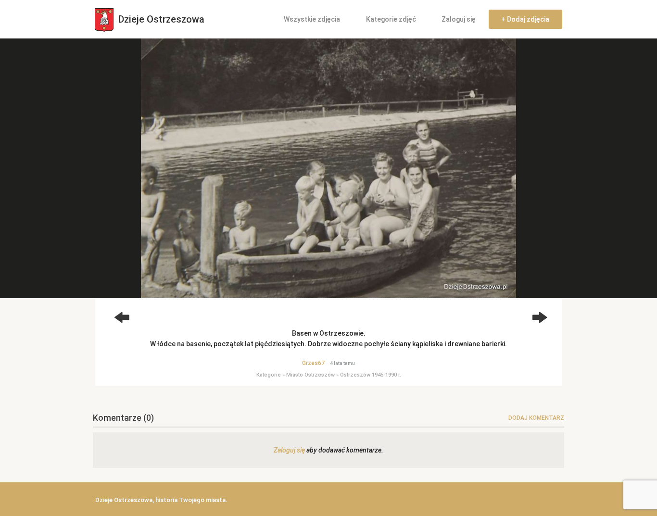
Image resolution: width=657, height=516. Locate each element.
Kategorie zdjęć (391, 19)
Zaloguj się (459, 19)
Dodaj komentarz (536, 418)
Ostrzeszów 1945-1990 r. (370, 375)
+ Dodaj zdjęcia (525, 19)
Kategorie (268, 375)
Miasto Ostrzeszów (310, 375)
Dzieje (160, 19)
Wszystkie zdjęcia (312, 19)
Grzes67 (313, 363)
